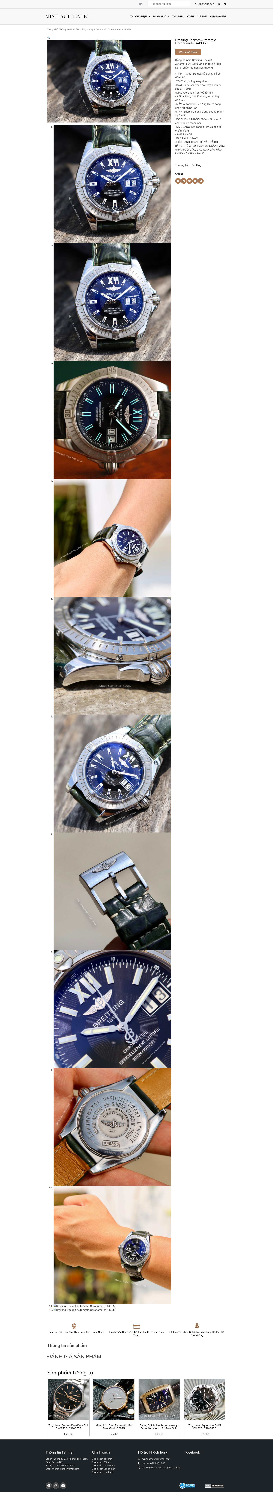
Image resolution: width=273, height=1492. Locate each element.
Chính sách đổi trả (101, 1462)
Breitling (196, 165)
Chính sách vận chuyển (103, 1468)
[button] (48, 37)
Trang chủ (52, 29)
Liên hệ (68, 1434)
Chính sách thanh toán (103, 1465)
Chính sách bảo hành (102, 1472)
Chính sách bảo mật (102, 1458)
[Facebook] (49, 1486)
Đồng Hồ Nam (67, 29)
